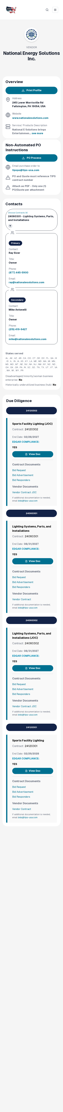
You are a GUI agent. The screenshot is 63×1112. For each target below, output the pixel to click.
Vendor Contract (21, 599)
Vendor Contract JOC (24, 492)
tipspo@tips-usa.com (25, 170)
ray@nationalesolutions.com (26, 282)
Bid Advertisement (22, 475)
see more (37, 133)
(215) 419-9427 (18, 329)
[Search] (47, 10)
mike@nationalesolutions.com (27, 339)
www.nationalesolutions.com (30, 118)
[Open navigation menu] (55, 10)
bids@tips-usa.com (27, 501)
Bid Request (19, 470)
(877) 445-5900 (18, 272)
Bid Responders (21, 480)
